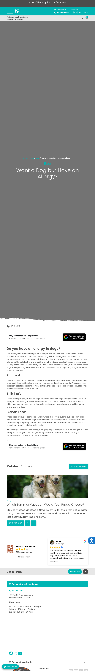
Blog (32, 158)
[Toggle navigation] (10, 11)
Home (25, 158)
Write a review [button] (24, 557)
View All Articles (78, 466)
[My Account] (82, 18)
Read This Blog (15, 523)
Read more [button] (54, 561)
